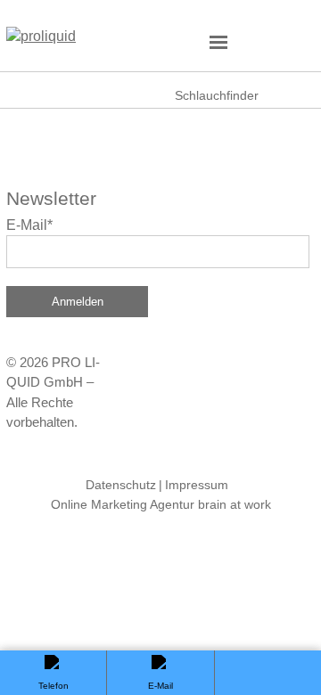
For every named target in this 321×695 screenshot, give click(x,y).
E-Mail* (29, 225)
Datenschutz (121, 485)
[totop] (267, 672)
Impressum (196, 485)
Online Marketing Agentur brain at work (161, 504)
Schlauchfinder (217, 95)
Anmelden (77, 301)
